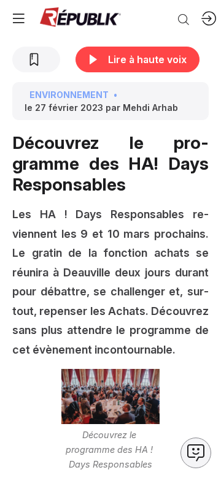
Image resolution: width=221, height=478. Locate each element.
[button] (18, 18)
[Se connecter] (208, 18)
